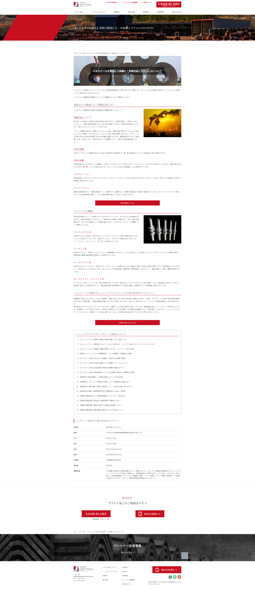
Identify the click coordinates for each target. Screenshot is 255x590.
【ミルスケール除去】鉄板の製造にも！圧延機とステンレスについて (103, 363)
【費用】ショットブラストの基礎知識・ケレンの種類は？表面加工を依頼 (105, 353)
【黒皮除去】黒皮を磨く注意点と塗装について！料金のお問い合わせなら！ (106, 386)
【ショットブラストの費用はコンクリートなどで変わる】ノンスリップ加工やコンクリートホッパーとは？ (117, 344)
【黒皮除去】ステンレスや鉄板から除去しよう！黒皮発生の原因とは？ (104, 382)
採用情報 (160, 12)
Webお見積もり (113, 2)
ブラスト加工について (110, 567)
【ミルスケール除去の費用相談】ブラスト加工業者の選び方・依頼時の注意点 (107, 372)
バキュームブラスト (98, 12)
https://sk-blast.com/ (114, 449)
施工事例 (131, 12)
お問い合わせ (176, 12)
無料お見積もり (152, 513)
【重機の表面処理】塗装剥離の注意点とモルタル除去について (101, 410)
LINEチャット (147, 2)
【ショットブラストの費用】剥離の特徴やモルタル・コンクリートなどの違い (107, 349)
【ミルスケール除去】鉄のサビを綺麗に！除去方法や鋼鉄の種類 (102, 358)
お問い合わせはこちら (127, 322)
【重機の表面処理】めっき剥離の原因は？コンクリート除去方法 (102, 396)
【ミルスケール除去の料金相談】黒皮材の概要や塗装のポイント (102, 367)
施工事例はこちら (127, 203)
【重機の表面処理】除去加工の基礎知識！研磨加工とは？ (99, 400)
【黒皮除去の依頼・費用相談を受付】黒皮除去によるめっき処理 (102, 391)
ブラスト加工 (78, 12)
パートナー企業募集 (130, 2)
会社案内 (146, 12)
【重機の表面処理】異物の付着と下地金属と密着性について (100, 405)
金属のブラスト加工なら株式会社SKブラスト (167, 582)
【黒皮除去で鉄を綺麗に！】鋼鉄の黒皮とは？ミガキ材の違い (101, 377)
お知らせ (125, 571)
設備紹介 (117, 12)
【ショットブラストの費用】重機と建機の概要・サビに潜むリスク (103, 339)
